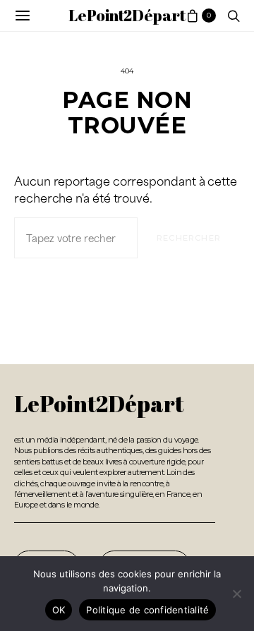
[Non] (236, 594)
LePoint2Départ (127, 15)
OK (59, 609)
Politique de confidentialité (147, 609)
